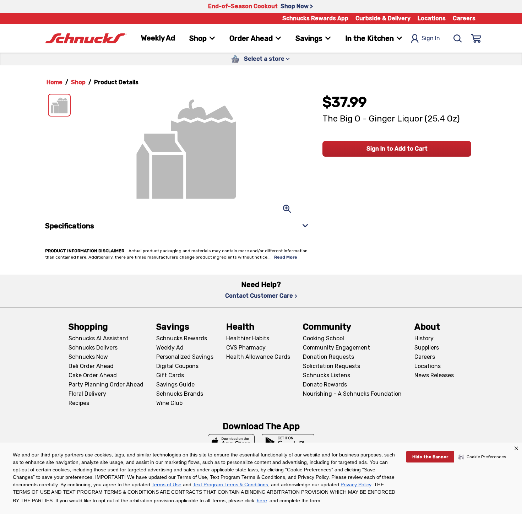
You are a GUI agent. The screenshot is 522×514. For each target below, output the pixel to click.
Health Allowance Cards (258, 356)
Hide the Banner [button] (430, 456)
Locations (432, 18)
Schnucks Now (88, 356)
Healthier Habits (247, 338)
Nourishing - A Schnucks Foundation (352, 393)
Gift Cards (170, 375)
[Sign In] (476, 38)
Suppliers (426, 347)
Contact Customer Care (259, 295)
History (424, 338)
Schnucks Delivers (93, 347)
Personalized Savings (184, 356)
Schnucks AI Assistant (99, 338)
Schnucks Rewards (181, 338)
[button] (482, 456)
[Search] (458, 38)
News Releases (434, 375)
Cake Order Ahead (93, 375)
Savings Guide (175, 384)
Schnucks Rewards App (315, 18)
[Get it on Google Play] (288, 442)
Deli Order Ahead (91, 366)
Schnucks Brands (179, 393)
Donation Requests (328, 356)
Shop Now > (297, 6)
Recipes (79, 403)
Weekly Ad (158, 38)
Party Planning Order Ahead (106, 384)
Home (54, 82)
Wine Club (169, 403)
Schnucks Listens (326, 375)
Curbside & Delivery (382, 18)
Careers (464, 18)
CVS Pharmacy (246, 347)
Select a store (264, 58)
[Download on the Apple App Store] (231, 442)
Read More (285, 257)
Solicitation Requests (331, 366)
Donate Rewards (325, 384)
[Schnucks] (86, 38)
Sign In (431, 38)
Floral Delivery (87, 393)
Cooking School (323, 338)
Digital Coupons (177, 366)
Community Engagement (336, 347)
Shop (78, 82)
